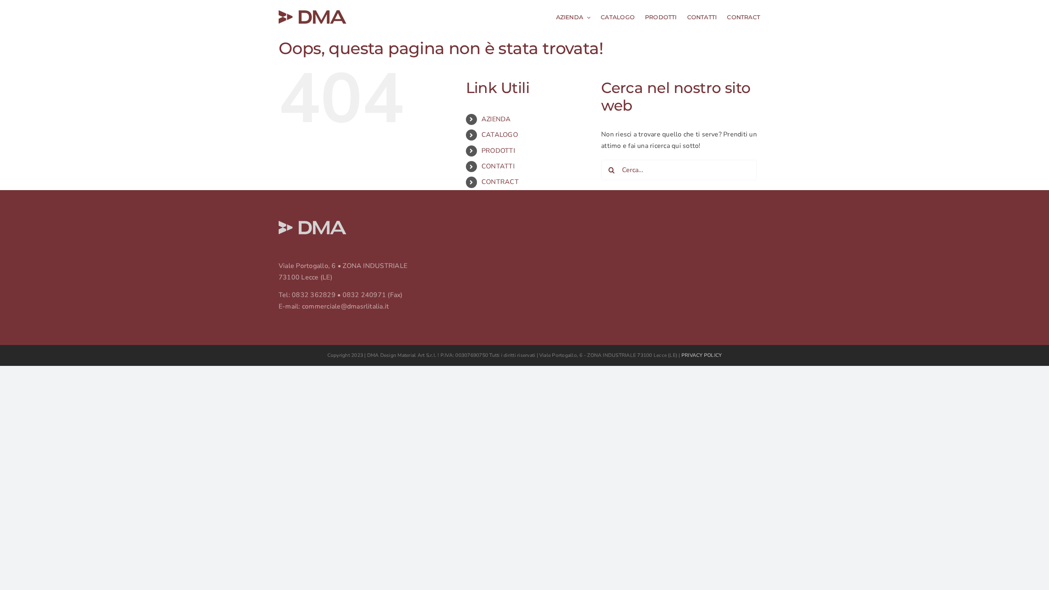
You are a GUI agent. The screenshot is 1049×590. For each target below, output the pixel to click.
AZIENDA (496, 119)
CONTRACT (500, 181)
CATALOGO (499, 134)
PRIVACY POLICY (701, 355)
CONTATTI (498, 166)
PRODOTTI (498, 150)
